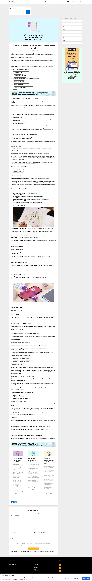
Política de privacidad (39, 545)
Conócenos (75, 1)
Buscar (12, 8)
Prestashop (65, 26)
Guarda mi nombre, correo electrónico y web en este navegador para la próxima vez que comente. (33, 543)
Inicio (35, 1)
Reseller (64, 43)
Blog (81, 1)
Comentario (15, 515)
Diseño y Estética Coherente (20, 75)
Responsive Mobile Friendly (20, 77)
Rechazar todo (76, 578)
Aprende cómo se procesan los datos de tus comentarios (42, 551)
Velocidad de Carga (18, 74)
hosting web (28, 200)
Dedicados (63, 1)
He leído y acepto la (34, 545)
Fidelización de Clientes (19, 81)
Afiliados (69, 1)
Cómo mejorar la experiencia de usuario (21, 71)
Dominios (41, 1)
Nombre (13, 532)
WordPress (65, 23)
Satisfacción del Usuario (19, 80)
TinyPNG (36, 182)
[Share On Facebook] (12, 502)
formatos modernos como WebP (41, 184)
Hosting (46, 1)
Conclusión (15, 89)
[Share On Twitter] (15, 502)
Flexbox (26, 258)
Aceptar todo (86, 578)
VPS (57, 1)
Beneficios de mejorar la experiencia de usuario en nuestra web (26, 78)
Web (12, 538)
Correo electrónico (39, 532)
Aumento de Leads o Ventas (20, 87)
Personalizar (67, 578)
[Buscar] (28, 12)
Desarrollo (65, 37)
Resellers (52, 1)
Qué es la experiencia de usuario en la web (21, 69)
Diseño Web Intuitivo (18, 72)
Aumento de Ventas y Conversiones (21, 83)
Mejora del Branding (18, 84)
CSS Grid (22, 258)
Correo (64, 32)
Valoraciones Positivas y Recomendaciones (23, 86)
